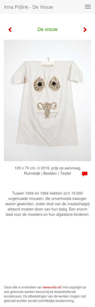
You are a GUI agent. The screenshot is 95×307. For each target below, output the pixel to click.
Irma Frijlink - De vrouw (28, 6)
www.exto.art (52, 287)
